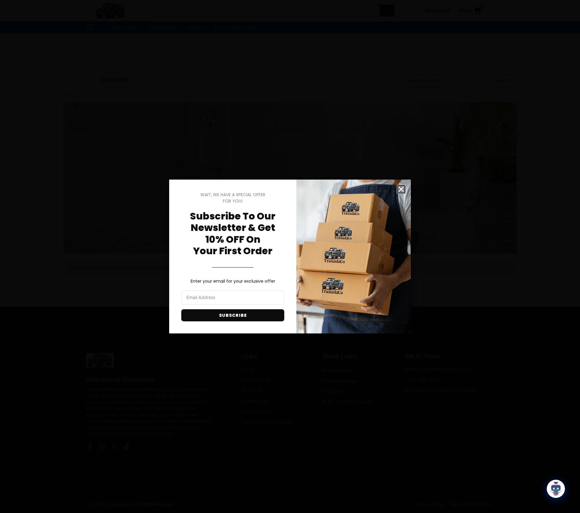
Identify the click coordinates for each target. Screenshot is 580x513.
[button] (401, 189)
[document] (290, 256)
